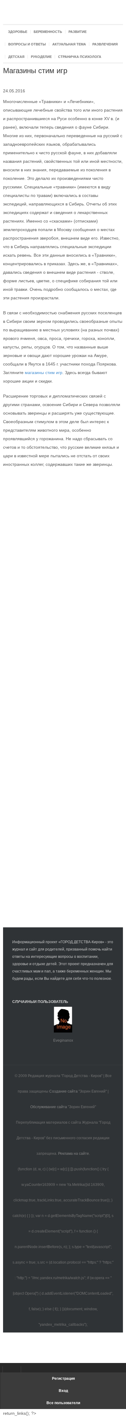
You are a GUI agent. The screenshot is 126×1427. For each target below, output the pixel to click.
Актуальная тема (69, 44)
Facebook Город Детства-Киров (9, 1369)
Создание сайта (63, 1091)
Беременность (48, 32)
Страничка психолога (79, 57)
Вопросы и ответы (27, 44)
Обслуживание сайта (48, 1107)
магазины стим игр (43, 372)
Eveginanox (63, 1040)
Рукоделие (41, 57)
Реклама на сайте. (74, 1153)
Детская (16, 57)
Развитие (78, 32)
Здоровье (17, 32)
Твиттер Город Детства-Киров (27, 1369)
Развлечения (105, 44)
